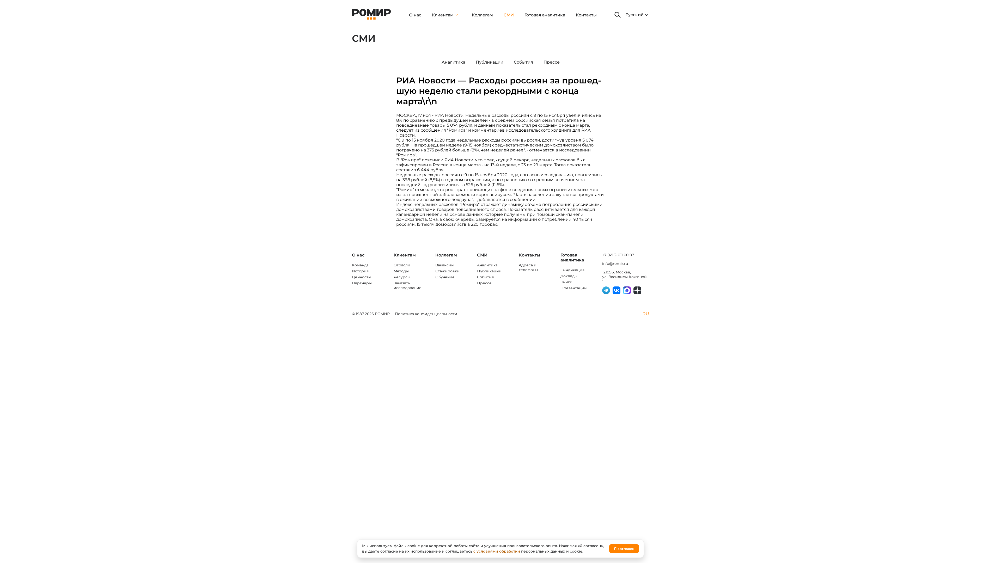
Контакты (586, 15)
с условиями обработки (496, 551)
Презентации (573, 288)
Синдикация (572, 270)
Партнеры (362, 283)
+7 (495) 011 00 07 (618, 255)
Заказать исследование (408, 285)
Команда (360, 265)
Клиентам (443, 15)
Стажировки (447, 271)
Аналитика (487, 265)
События (485, 277)
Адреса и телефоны (528, 267)
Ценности (361, 277)
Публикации (489, 271)
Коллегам (482, 15)
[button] (617, 15)
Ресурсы (402, 277)
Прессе (484, 283)
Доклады (568, 276)
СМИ (509, 15)
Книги (566, 282)
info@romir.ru (615, 263)
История (360, 271)
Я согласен (624, 549)
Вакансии (444, 265)
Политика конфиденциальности (426, 313)
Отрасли (402, 265)
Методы (401, 271)
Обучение (445, 277)
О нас (415, 15)
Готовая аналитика (544, 15)
